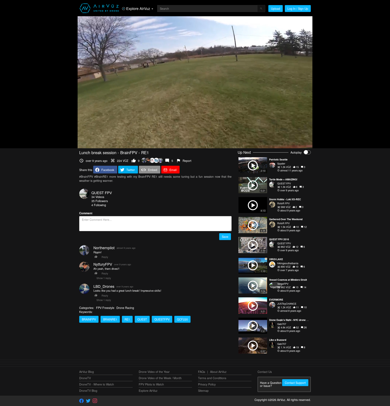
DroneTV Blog (88, 391)
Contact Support (295, 383)
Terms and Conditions (212, 378)
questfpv (162, 319)
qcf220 (182, 319)
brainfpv (89, 319)
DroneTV (85, 378)
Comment (85, 213)
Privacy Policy (207, 384)
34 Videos (97, 197)
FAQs (201, 372)
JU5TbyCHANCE (286, 303)
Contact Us (265, 372)
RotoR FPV (283, 203)
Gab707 (281, 324)
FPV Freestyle (105, 308)
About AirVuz (218, 372)
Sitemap (203, 391)
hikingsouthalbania (287, 263)
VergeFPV (282, 283)
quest (142, 319)
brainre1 (110, 319)
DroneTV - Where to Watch (96, 384)
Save (225, 237)
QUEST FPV (101, 192)
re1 (127, 319)
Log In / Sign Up (297, 8)
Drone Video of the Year (154, 372)
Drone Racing (125, 308)
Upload (275, 8)
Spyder (281, 163)
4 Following (98, 205)
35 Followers (99, 201)
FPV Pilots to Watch (151, 384)
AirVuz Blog (86, 372)
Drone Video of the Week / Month (160, 378)
